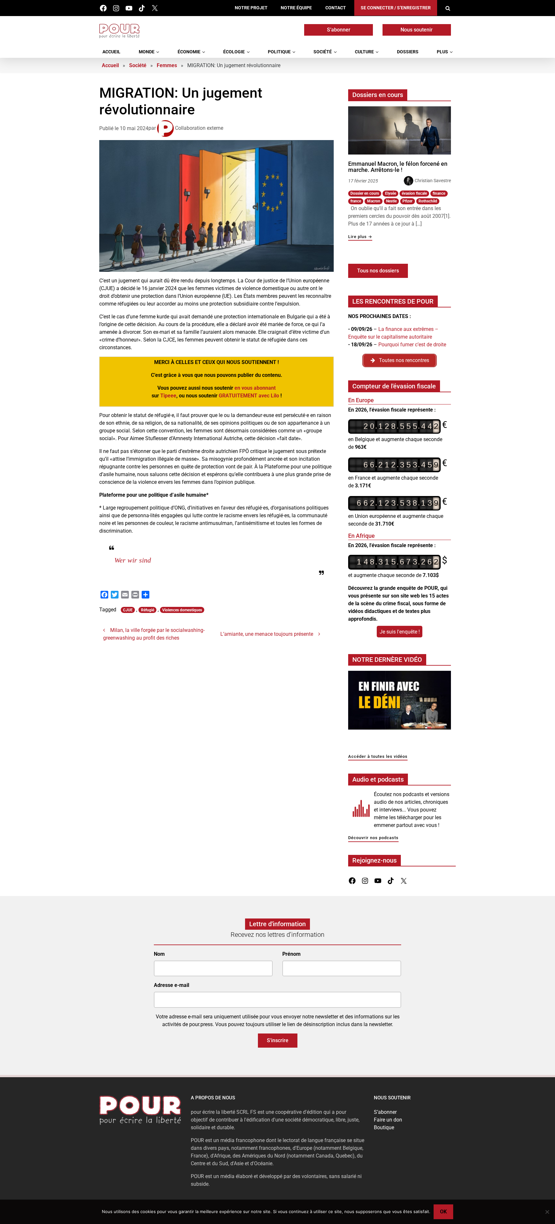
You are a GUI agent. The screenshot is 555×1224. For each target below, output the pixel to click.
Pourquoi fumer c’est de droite (412, 344)
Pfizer (407, 201)
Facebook (103, 8)
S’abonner (338, 30)
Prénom (291, 954)
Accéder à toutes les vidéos (378, 757)
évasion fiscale (414, 193)
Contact (335, 8)
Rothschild (427, 201)
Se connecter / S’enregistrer (396, 8)
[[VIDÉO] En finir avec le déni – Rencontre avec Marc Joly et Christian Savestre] (399, 702)
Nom (159, 954)
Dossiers (407, 52)
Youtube (129, 8)
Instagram (116, 8)
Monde (146, 52)
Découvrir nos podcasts (373, 838)
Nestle (391, 201)
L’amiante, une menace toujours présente (266, 678)
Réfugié (147, 654)
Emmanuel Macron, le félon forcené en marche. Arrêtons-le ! (397, 167)
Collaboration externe (199, 128)
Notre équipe (296, 8)
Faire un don (388, 1120)
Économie (189, 52)
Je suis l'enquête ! (400, 632)
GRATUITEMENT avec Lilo (249, 396)
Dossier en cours (364, 193)
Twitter (155, 8)
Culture (364, 52)
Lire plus (360, 237)
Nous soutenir (417, 30)
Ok (443, 1212)
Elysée (390, 193)
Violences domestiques (182, 654)
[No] (547, 1212)
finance (439, 193)
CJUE (128, 654)
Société (322, 52)
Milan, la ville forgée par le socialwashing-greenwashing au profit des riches (154, 678)
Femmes (167, 65)
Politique (279, 52)
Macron (373, 201)
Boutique (384, 1127)
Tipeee (168, 396)
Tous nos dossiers (378, 271)
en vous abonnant (255, 388)
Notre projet (251, 8)
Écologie (234, 52)
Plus (442, 52)
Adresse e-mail (171, 985)
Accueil (111, 52)
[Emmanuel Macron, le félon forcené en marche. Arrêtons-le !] (399, 130)
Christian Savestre (433, 180)
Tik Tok (142, 8)
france (355, 201)
